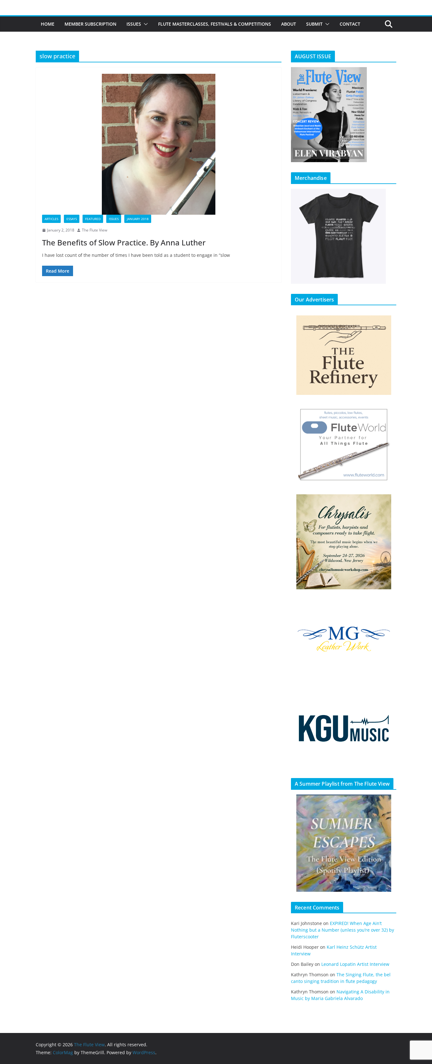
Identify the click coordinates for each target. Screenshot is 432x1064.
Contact (350, 24)
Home (47, 24)
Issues (134, 24)
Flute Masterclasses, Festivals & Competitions (214, 24)
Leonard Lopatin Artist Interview (355, 964)
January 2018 (138, 219)
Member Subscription (90, 24)
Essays (71, 219)
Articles (51, 219)
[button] (144, 24)
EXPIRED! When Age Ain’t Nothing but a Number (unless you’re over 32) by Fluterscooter (342, 930)
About (288, 24)
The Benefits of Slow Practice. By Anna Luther (124, 242)
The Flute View (94, 230)
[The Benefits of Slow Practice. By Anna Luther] (158, 144)
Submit (314, 24)
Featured (93, 219)
